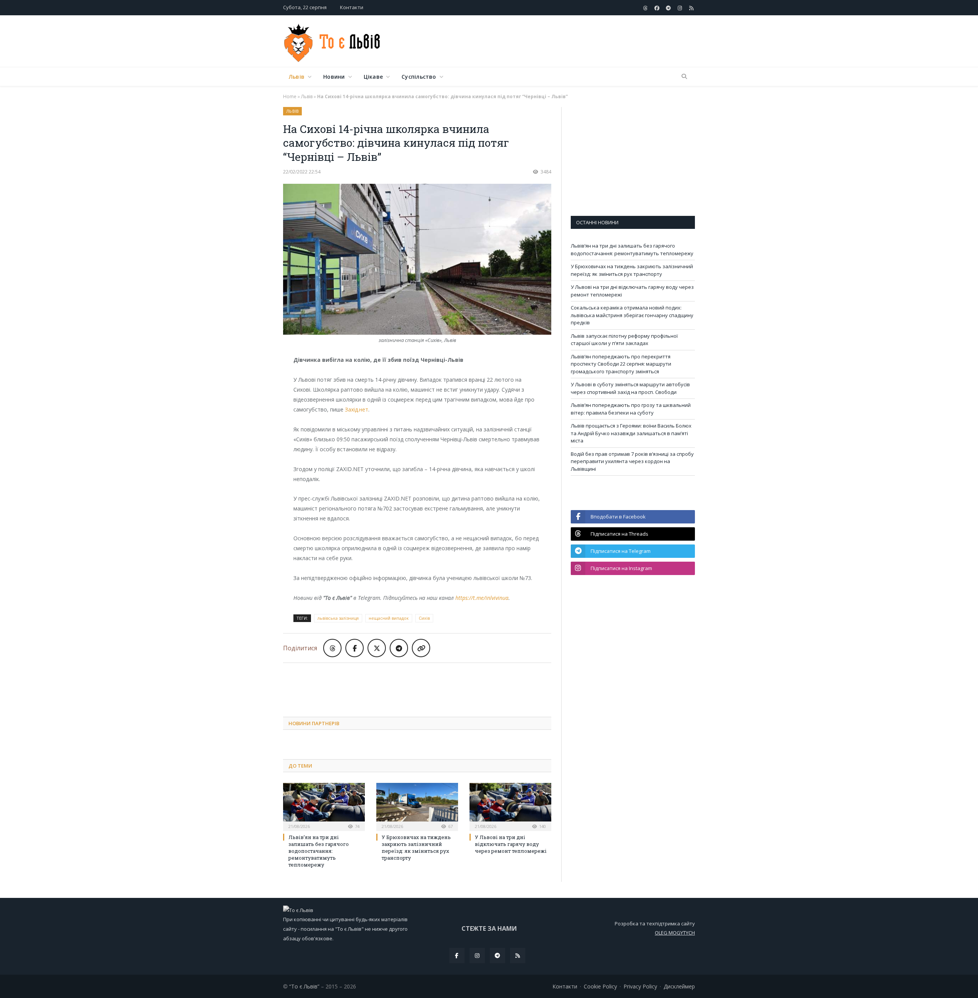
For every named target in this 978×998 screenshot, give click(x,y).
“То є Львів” (304, 986)
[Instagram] (477, 955)
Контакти (351, 7)
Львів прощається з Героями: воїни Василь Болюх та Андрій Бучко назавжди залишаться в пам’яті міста (631, 433)
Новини (334, 76)
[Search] (684, 76)
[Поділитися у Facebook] (354, 648)
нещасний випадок (389, 618)
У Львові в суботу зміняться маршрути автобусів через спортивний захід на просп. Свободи (630, 388)
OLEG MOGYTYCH (675, 932)
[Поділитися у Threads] (332, 648)
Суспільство (419, 76)
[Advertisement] (556, 41)
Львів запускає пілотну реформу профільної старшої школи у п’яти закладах (624, 339)
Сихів (424, 618)
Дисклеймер (679, 986)
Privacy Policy (640, 986)
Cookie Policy (600, 986)
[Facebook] (457, 955)
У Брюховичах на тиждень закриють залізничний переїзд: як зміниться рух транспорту (416, 848)
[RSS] (517, 955)
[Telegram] (497, 955)
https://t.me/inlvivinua (481, 597)
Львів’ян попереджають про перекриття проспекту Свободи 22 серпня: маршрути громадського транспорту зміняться (621, 364)
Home (289, 96)
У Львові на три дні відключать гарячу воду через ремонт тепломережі (511, 844)
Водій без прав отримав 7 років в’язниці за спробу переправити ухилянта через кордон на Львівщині (632, 461)
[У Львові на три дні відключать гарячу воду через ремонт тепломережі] (510, 806)
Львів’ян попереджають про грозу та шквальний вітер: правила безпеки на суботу (631, 409)
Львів (296, 76)
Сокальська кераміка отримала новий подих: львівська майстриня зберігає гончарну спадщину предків (632, 315)
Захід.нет (356, 409)
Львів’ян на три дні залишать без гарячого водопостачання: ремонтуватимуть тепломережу (318, 851)
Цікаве (373, 76)
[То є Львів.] (332, 41)
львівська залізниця (338, 618)
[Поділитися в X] (377, 648)
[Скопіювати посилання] (421, 648)
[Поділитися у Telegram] (399, 648)
